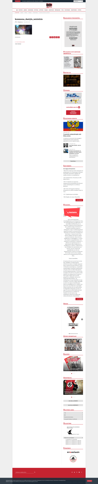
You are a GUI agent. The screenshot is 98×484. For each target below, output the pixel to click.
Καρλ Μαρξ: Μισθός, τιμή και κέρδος (75, 146)
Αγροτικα (41, 10)
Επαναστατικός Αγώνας (68, 417)
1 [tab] (71, 373)
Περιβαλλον (57, 10)
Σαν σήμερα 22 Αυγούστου (69, 168)
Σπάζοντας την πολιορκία (69, 437)
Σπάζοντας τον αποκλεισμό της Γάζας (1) (73, 444)
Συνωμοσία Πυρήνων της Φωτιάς (70, 419)
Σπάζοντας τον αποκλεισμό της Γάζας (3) (73, 441)
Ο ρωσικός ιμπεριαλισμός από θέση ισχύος (72, 135)
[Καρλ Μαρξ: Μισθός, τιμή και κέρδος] (65, 145)
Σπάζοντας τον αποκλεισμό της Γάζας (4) (73, 440)
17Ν (65, 412)
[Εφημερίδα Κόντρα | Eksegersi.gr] (49, 5)
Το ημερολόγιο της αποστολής (71, 439)
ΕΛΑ (65, 415)
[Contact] (79, 472)
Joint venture (18, 43)
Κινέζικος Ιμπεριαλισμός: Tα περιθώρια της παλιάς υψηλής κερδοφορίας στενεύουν (75, 154)
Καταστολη (51, 10)
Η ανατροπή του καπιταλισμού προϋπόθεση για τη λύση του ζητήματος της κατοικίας (73, 369)
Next (82, 319)
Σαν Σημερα (67, 166)
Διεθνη (25, 10)
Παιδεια (46, 10)
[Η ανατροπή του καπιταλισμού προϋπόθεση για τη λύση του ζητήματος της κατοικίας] (73, 363)
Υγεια (62, 10)
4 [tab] (74, 373)
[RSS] (77, 472)
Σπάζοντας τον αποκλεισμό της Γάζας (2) (73, 442)
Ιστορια (79, 10)
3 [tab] (73, 373)
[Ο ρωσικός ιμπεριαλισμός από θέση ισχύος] (73, 126)
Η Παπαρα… (67, 205)
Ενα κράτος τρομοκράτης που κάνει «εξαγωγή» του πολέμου (32, 1)
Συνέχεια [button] (89, 480)
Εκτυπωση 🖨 (79, 200)
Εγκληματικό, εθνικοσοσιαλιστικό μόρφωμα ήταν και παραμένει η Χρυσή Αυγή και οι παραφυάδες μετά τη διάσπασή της (72, 392)
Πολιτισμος (67, 10)
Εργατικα (36, 10)
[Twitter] (72, 472)
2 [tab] (72, 373)
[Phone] (82, 472)
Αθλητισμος (74, 10)
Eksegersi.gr (20, 22)
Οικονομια (30, 10)
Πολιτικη (21, 10)
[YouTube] (74, 472)
